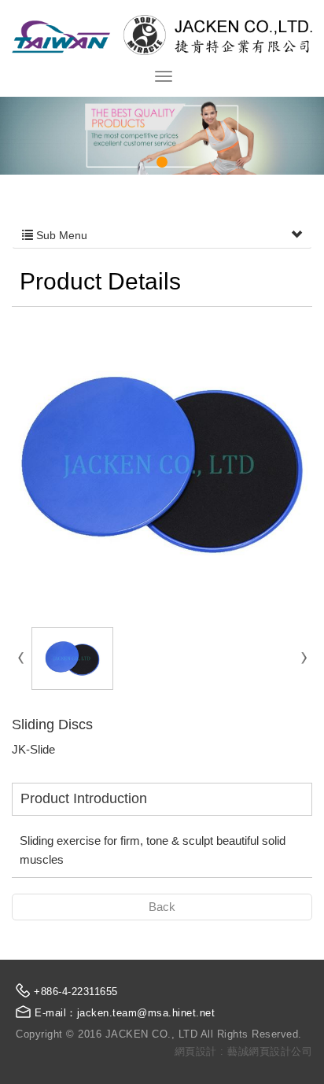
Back (162, 906)
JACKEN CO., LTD (162, 35)
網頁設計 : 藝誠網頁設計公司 (244, 1051)
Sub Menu (60, 235)
